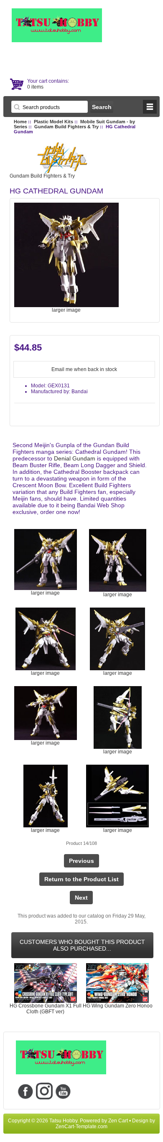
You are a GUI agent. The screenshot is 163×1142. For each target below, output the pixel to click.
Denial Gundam (74, 458)
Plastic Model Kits (53, 121)
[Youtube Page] (62, 1091)
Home (20, 121)
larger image (45, 593)
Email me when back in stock (84, 369)
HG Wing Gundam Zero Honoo (118, 1006)
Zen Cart (118, 1121)
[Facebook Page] (25, 1091)
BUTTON (150, 107)
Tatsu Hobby (63, 1121)
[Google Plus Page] (44, 1091)
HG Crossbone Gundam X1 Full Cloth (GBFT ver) (46, 1009)
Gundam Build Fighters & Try (66, 126)
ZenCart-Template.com (81, 1126)
